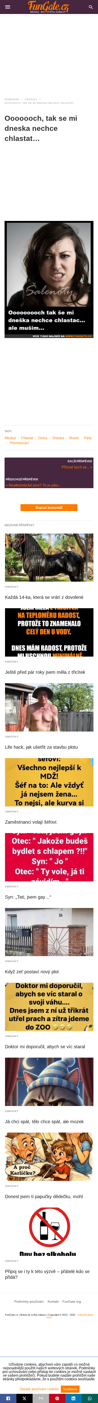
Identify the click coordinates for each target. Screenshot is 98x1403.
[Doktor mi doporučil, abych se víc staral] (49, 1007)
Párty (88, 438)
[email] (41, 1398)
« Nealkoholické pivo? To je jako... (33, 485)
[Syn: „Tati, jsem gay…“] (49, 857)
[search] (90, 7)
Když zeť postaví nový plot (32, 971)
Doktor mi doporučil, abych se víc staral (45, 1046)
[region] (49, 53)
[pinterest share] (57, 1398)
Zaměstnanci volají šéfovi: (31, 822)
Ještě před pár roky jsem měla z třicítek (45, 672)
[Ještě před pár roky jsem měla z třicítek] (49, 632)
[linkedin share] (73, 1398)
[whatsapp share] (90, 1398)
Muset (74, 438)
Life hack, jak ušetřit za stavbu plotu (41, 747)
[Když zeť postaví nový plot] (49, 932)
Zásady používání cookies (40, 1389)
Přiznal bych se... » (77, 467)
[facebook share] (8, 1398)
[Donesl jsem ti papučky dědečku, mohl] (49, 1157)
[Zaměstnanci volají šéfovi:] (49, 782)
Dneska (58, 438)
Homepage (12, 99)
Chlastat (27, 438)
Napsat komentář (49, 507)
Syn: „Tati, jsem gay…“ (28, 897)
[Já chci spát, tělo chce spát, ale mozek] (49, 1082)
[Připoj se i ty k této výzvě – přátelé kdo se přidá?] (49, 1232)
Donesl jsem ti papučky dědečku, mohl (44, 1196)
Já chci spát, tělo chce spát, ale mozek (44, 1121)
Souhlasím (70, 1389)
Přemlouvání (19, 443)
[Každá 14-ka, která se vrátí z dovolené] (49, 558)
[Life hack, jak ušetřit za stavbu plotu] (49, 707)
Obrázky (31, 99)
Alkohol (10, 438)
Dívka (42, 438)
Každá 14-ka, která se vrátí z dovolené (44, 597)
